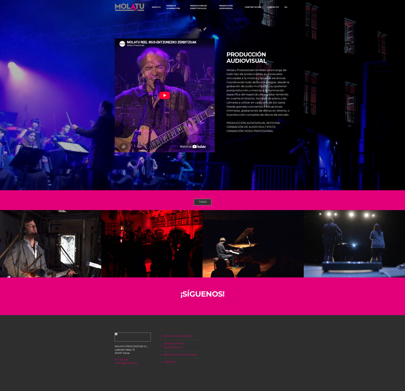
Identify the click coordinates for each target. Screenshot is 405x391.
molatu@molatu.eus (126, 363)
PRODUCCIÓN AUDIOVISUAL (226, 7)
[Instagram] (214, 305)
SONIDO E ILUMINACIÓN (173, 7)
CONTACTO (273, 7)
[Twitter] (190, 305)
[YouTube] (206, 305)
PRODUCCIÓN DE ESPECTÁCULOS (198, 7)
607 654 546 (121, 359)
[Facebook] (198, 305)
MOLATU (156, 7)
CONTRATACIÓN (253, 7)
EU (286, 7)
